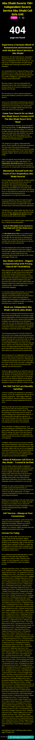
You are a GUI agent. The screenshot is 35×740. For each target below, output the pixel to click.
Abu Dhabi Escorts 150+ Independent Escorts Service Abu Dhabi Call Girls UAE (17, 8)
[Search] (19, 17)
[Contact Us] (23, 17)
